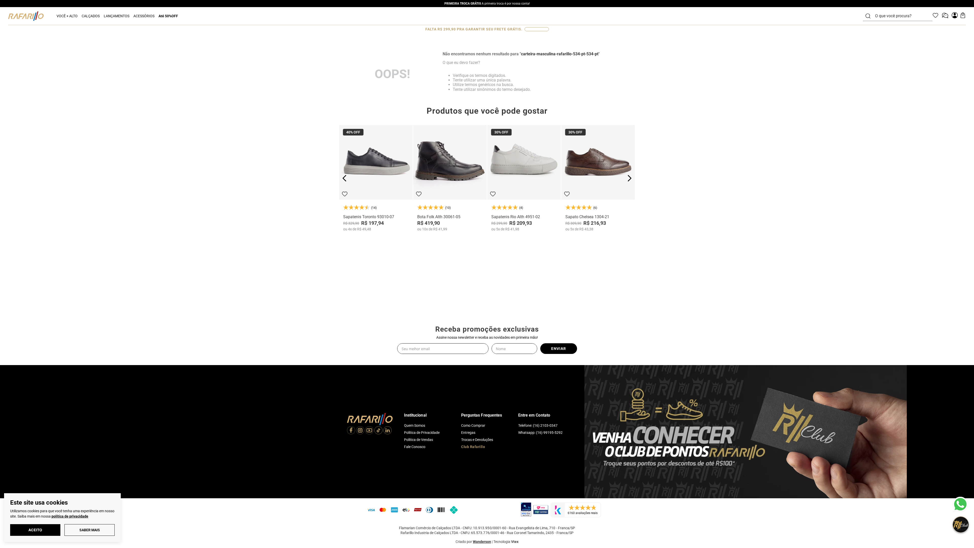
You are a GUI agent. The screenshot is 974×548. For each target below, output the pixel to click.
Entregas (468, 433)
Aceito (35, 530)
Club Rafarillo (473, 447)
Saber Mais (89, 530)
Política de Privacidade (422, 433)
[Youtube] (369, 430)
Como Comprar (473, 425)
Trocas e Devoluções (477, 440)
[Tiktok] (378, 430)
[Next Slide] (629, 178)
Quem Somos (414, 425)
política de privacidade (69, 516)
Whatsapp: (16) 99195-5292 (540, 433)
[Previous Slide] (344, 178)
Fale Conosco (414, 447)
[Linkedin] (388, 430)
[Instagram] (360, 430)
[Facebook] (351, 430)
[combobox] (900, 16)
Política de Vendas (418, 440)
